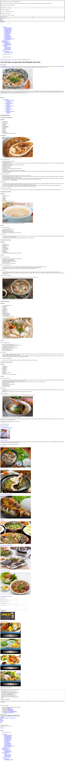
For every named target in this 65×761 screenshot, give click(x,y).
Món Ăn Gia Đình (5, 42)
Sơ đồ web (11, 703)
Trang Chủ (2, 703)
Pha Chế (11, 11)
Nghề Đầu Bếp (6, 51)
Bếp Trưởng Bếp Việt (7, 31)
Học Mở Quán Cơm (7, 37)
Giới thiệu (5, 703)
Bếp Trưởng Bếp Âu (7, 28)
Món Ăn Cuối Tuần (7, 754)
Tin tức (3, 50)
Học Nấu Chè (4, 40)
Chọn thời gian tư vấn (4, 694)
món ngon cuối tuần (30, 67)
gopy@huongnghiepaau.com (9, 710)
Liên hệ (8, 703)
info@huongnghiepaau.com (9, 712)
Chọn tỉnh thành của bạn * (5, 696)
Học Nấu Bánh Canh (7, 743)
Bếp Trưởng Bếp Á (7, 32)
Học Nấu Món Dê (7, 39)
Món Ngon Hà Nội (7, 48)
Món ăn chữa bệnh (7, 43)
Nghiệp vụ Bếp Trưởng (8, 27)
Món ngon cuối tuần (7, 59)
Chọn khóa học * (4, 693)
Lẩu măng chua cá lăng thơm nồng (6, 494)
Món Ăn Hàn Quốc (7, 49)
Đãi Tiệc (5, 753)
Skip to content (2, 21)
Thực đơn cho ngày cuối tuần (5, 570)
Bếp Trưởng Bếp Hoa (7, 30)
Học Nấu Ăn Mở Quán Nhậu (9, 38)
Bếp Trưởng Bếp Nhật (8, 29)
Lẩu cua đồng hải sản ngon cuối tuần (6, 545)
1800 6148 (2, 717)
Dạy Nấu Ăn (4, 734)
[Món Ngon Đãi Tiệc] (10, 669)
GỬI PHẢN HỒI (3, 610)
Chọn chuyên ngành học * (5, 692)
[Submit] (2, 55)
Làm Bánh (7, 11)
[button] (3, 422)
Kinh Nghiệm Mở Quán (6, 41)
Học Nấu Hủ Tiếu (7, 35)
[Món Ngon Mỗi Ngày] (10, 637)
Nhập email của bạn (4, 695)
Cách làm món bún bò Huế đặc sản (6, 596)
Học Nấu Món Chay (7, 33)
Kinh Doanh (3, 15)
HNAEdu (2, 59)
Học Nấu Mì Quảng (7, 744)
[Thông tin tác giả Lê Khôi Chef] (5, 438)
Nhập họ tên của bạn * (4, 690)
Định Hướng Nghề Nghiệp (8, 52)
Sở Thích (12, 15)
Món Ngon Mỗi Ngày (5, 45)
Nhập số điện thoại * (4, 691)
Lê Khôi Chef (4, 64)
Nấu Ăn (2, 11)
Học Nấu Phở (6, 34)
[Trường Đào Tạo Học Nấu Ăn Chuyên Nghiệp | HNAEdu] (8, 23)
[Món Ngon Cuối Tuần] (10, 653)
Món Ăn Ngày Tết (7, 47)
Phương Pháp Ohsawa (8, 44)
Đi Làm (8, 15)
